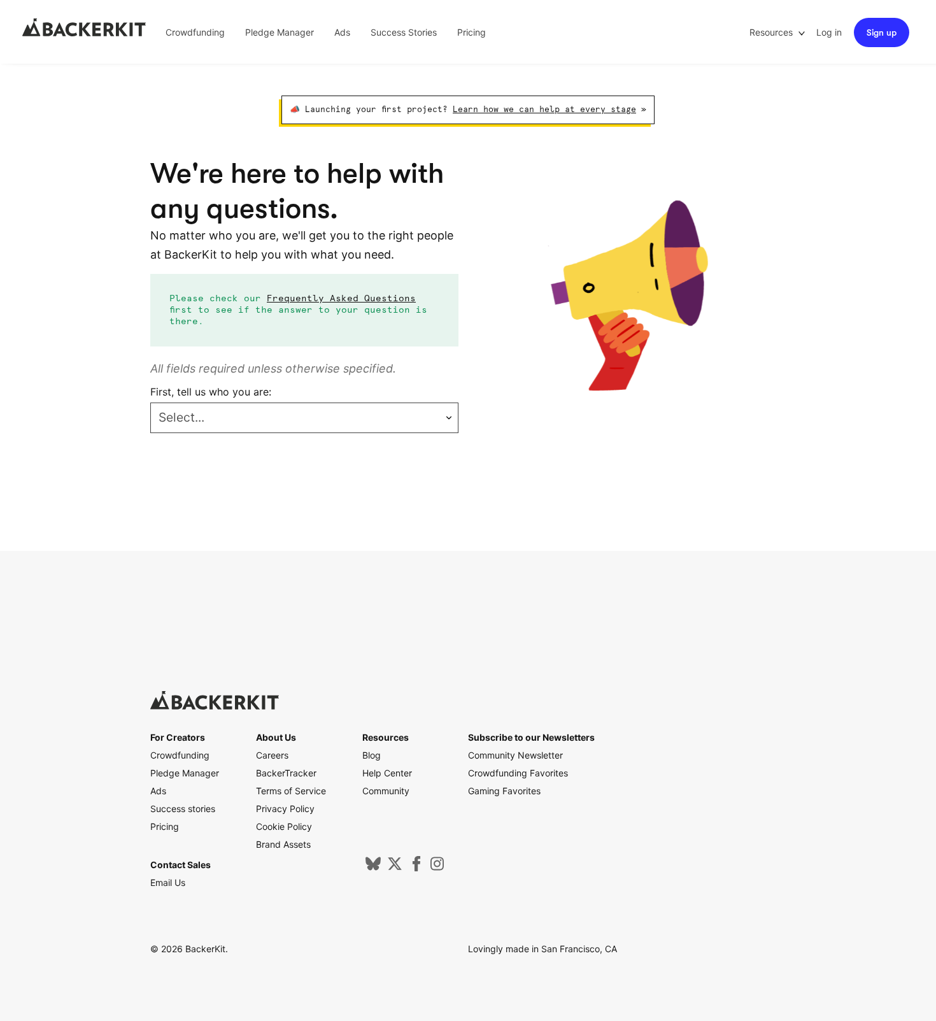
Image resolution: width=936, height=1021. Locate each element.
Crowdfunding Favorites (518, 773)
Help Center (387, 773)
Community (385, 790)
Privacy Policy (285, 808)
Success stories (182, 808)
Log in (829, 32)
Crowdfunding (195, 32)
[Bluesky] (373, 867)
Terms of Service (291, 790)
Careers (272, 755)
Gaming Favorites (504, 790)
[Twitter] (395, 867)
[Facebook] (416, 867)
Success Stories (404, 32)
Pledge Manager (279, 32)
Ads (342, 32)
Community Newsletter (515, 755)
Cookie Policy (284, 826)
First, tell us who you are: (210, 391)
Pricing (471, 32)
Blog (371, 755)
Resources (772, 32)
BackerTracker (286, 773)
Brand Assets (283, 844)
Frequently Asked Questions (341, 298)
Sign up (882, 32)
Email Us (167, 882)
